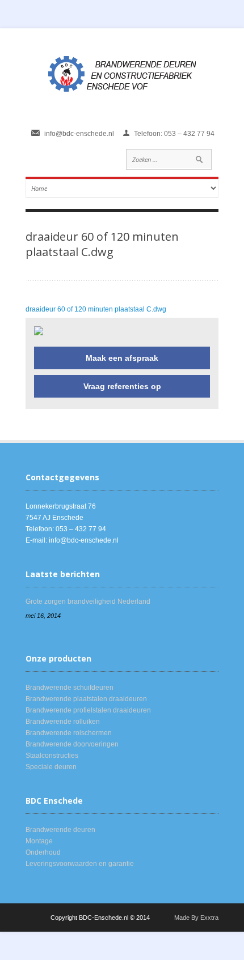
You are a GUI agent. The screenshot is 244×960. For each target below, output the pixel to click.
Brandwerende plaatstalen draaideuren (86, 699)
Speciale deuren (51, 767)
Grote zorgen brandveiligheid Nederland (88, 601)
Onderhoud (43, 852)
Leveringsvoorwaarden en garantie (80, 864)
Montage (39, 841)
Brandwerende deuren (60, 830)
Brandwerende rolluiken (63, 722)
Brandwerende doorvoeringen (72, 744)
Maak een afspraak (122, 357)
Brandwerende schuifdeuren (69, 688)
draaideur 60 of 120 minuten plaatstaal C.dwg (96, 309)
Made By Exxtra (196, 917)
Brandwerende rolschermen (69, 733)
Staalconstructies (52, 756)
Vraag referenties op (122, 386)
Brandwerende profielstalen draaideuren (88, 710)
